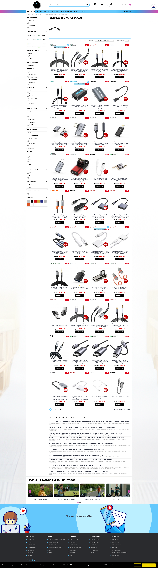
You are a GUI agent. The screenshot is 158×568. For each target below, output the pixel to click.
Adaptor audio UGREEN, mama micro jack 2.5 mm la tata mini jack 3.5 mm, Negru (119, 180)
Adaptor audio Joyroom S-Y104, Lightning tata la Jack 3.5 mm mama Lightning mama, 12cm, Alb (100, 252)
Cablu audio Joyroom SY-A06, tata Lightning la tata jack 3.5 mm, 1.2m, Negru (99, 70)
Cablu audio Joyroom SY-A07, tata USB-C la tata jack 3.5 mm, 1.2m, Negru (119, 325)
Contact (128, 11)
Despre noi (31, 539)
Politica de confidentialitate (57, 539)
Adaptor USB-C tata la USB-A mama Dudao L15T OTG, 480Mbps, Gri (120, 397)
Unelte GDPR (115, 555)
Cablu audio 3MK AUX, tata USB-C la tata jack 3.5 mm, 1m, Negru (59, 361)
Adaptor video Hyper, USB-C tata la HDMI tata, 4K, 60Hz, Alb (99, 397)
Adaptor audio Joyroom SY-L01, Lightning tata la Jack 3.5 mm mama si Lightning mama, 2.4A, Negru (120, 216)
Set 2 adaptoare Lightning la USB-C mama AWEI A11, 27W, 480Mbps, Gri (120, 289)
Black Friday (31, 550)
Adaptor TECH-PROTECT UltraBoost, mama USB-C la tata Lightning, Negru (120, 143)
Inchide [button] (130, 565)
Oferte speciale (32, 547)
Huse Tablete (73, 542)
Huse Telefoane (74, 539)
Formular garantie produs (119, 552)
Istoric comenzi (116, 544)
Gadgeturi (73, 550)
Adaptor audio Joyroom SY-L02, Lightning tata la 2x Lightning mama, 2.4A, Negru (100, 216)
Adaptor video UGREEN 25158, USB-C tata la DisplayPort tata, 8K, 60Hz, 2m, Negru (119, 362)
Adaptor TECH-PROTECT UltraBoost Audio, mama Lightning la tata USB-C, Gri (59, 180)
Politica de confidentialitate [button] (111, 565)
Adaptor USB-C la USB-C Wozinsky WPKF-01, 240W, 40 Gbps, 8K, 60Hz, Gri (100, 107)
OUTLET (78, 11)
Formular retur (116, 550)
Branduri (72, 552)
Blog (71, 555)
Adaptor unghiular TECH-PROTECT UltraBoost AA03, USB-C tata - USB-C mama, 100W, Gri (60, 143)
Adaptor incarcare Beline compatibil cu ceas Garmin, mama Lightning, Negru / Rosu (79, 180)
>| (65, 409)
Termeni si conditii (54, 542)
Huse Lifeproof (95, 542)
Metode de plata (32, 544)
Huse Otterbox (95, 539)
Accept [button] (149, 565)
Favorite (114, 547)
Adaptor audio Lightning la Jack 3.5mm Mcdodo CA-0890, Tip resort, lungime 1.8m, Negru (60, 216)
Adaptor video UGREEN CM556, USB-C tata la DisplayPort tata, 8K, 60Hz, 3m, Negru (79, 362)
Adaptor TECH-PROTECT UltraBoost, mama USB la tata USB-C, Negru (79, 289)
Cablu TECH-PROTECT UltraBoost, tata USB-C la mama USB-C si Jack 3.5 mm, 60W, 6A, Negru (100, 325)
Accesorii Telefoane (75, 547)
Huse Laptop (73, 544)
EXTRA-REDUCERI (54, 11)
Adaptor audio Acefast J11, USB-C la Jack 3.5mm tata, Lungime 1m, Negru (59, 289)
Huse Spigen (94, 547)
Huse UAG (93, 544)
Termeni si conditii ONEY (55, 547)
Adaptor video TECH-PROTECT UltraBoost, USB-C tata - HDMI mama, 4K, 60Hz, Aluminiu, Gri (60, 398)
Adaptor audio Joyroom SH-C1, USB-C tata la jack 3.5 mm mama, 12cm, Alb (80, 252)
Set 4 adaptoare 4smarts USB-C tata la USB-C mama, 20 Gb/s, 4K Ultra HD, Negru (100, 289)
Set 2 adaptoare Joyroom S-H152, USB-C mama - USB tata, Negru (59, 324)
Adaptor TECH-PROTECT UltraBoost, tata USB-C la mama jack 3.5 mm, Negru (100, 143)
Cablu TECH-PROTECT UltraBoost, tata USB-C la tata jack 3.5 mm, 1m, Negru (79, 325)
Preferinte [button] (137, 565)
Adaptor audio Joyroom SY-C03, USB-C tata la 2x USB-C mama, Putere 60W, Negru (60, 252)
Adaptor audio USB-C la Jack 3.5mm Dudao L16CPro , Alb (99, 179)
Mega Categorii (67, 11)
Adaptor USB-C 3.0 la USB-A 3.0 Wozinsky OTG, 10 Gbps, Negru (120, 106)
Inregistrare (115, 542)
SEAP (83, 11)
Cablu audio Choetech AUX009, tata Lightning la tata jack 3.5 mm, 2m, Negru (119, 70)
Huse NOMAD (94, 550)
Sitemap (30, 555)
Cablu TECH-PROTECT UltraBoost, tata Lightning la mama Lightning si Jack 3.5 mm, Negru (79, 70)
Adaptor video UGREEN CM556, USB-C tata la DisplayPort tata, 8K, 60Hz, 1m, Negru (99, 362)
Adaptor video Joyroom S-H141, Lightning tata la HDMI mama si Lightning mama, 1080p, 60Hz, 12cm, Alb (80, 398)
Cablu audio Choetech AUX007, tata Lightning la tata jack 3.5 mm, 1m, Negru (59, 107)
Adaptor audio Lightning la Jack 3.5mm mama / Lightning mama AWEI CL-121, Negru (80, 216)
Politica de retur (54, 544)
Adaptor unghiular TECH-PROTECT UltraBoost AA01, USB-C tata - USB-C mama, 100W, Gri (80, 143)
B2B (50, 550)
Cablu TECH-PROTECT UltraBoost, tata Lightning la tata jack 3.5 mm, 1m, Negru (59, 70)
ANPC (50, 552)
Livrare (30, 542)
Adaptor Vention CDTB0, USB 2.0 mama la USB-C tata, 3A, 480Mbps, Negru (79, 107)
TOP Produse (42, 11)
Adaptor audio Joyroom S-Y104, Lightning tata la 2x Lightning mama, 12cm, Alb (120, 252)
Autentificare (116, 539)
